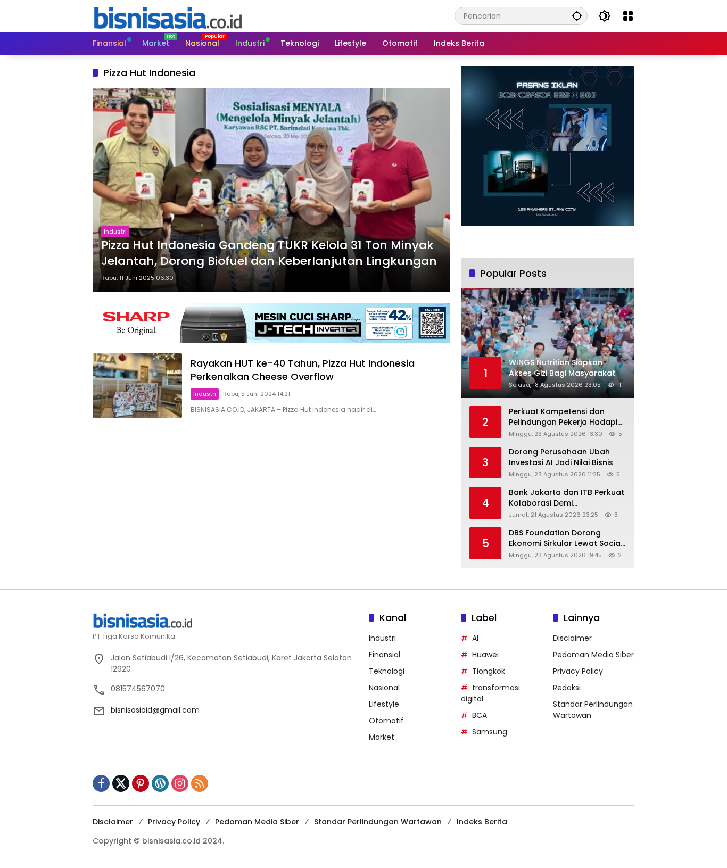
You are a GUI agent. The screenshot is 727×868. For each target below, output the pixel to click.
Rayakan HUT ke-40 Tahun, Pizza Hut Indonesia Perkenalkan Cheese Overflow (303, 370)
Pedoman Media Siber (593, 654)
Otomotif (386, 720)
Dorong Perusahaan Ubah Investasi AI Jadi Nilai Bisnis (561, 457)
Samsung (489, 731)
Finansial (384, 654)
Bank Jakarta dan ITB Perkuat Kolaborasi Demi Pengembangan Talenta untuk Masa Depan (566, 497)
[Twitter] (120, 783)
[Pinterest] (140, 783)
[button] (577, 15)
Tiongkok (488, 671)
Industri (115, 231)
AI (475, 638)
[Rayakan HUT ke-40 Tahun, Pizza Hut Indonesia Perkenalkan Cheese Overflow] (137, 385)
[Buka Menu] (628, 16)
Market (381, 737)
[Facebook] (101, 783)
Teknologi (386, 671)
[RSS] (199, 783)
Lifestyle (384, 704)
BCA (479, 715)
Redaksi (567, 687)
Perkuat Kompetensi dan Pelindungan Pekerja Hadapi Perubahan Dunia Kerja (563, 417)
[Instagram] (179, 783)
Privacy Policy (578, 671)
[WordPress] (160, 783)
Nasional (384, 687)
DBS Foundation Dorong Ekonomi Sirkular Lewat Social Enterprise (566, 538)
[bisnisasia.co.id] (167, 15)
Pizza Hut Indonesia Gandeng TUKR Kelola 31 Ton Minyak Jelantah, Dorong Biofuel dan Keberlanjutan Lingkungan (269, 253)
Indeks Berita (482, 821)
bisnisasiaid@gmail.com (155, 710)
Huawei (485, 654)
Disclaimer (572, 638)
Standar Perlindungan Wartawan (378, 821)
